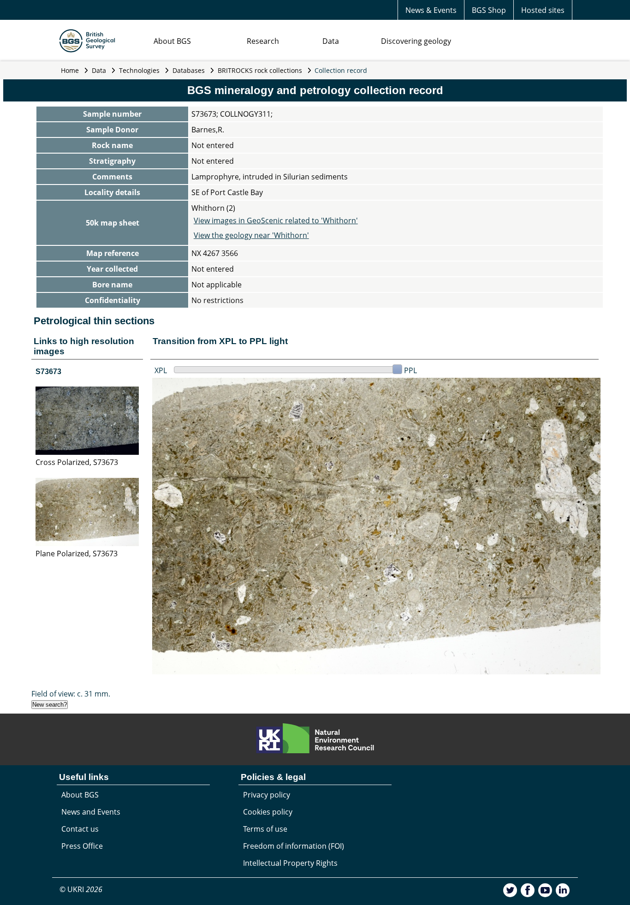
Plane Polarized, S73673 (77, 553)
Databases (188, 70)
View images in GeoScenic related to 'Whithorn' (276, 220)
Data (330, 41)
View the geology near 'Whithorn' (251, 235)
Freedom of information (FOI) (293, 846)
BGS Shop (489, 10)
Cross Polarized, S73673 (77, 462)
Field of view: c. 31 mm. (70, 694)
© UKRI (80, 889)
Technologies (139, 70)
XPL (161, 370)
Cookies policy (267, 812)
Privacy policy (266, 795)
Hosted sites (543, 10)
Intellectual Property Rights (290, 863)
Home (70, 70)
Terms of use (265, 829)
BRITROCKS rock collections (260, 70)
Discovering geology (416, 41)
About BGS (172, 41)
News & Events (431, 10)
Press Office (82, 846)
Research (263, 41)
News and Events (90, 812)
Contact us (80, 829)
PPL (410, 370)
